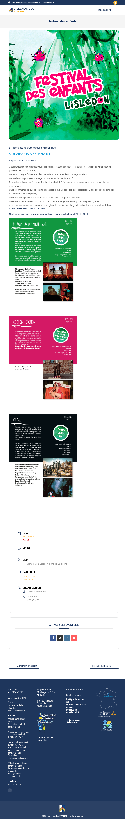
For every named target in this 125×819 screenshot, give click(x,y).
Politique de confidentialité (72, 711)
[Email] (74, 638)
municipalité (28, 579)
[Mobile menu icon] (115, 10)
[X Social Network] (60, 638)
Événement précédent (27, 666)
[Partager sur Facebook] (53, 638)
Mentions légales (73, 695)
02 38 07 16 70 (33, 600)
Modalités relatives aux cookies (76, 706)
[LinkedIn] (67, 638)
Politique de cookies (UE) (75, 700)
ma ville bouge (29, 576)
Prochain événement (101, 666)
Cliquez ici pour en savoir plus (45, 738)
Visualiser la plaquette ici (29, 154)
